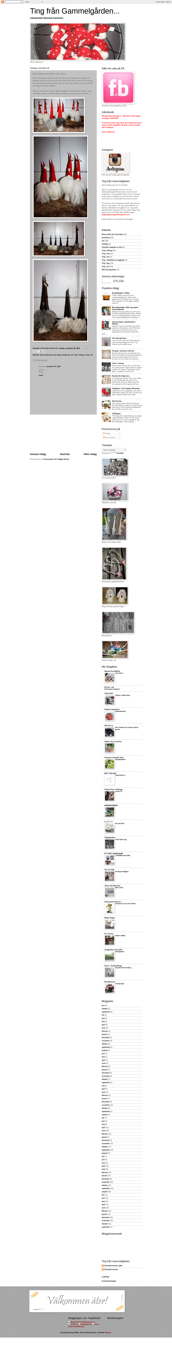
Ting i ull (88, 355)
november (106, 1041)
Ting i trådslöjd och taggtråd (113, 260)
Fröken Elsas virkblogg (113, 789)
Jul (72, 355)
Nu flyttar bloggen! (122, 871)
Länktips (105, 244)
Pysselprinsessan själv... (114, 1266)
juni (103, 1005)
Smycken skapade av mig (112, 247)
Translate (120, 453)
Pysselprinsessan (111, 1269)
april (103, 1025)
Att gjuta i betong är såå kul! (123, 351)
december (105, 1037)
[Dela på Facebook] (41, 351)
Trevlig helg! (119, 984)
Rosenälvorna (109, 982)
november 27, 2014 (53, 366)
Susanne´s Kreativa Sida (113, 757)
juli (103, 1015)
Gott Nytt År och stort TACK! (125, 904)
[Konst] (95, 1324)
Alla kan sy (108, 725)
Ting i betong (79, 355)
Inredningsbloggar (109, 1281)
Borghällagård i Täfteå (120, 293)
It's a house (108, 934)
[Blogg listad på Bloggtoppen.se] (81, 1322)
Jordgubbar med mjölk (113, 950)
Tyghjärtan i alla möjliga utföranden (126, 388)
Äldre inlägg (90, 454)
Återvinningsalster (109, 270)
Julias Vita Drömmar (112, 886)
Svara (41, 375)
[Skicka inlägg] (85, 348)
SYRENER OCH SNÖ (122, 855)
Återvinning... (117, 401)
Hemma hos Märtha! (112, 671)
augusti (105, 1050)
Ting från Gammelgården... (75, 11)
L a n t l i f (108, 821)
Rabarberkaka (120, 711)
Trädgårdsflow (109, 838)
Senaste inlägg (38, 454)
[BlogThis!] (36, 351)
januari (104, 1034)
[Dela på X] (38, 351)
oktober (105, 1009)
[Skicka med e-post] (33, 351)
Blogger (108, 1332)
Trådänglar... (117, 414)
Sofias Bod (108, 693)
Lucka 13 (118, 791)
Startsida (65, 454)
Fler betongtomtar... (119, 338)
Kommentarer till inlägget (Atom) (56, 459)
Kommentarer (110, 438)
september (106, 1012)
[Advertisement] (63, 433)
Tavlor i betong (118, 363)
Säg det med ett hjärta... (123, 968)
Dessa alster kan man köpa (50, 355)
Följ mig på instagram (112, 689)
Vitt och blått (109, 870)
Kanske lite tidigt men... (121, 376)
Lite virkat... (119, 673)
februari (105, 1031)
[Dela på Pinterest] (43, 351)
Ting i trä (105, 257)
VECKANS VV (120, 775)
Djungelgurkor (120, 759)
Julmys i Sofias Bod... (123, 695)
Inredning (66, 355)
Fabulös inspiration (112, 709)
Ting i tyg (105, 263)
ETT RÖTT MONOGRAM (113, 854)
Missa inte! (119, 888)
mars (104, 1028)
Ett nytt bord (119, 823)
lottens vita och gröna (112, 741)
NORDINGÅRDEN (111, 805)
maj (103, 1021)
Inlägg (107, 433)
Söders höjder (120, 935)
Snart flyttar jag (120, 839)
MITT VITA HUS (110, 773)
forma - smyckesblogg (113, 966)
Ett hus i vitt (109, 687)
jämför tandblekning (76, 1326)
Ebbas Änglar (109, 918)
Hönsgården (119, 952)
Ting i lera (106, 254)
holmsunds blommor (112, 902)
